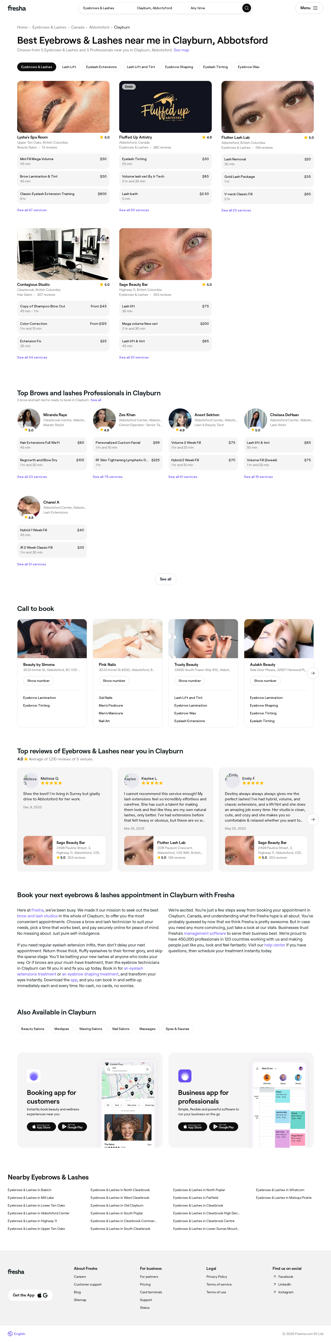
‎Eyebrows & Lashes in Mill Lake (31, 1198)
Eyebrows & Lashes (49, 27)
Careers (80, 1277)
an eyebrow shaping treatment (90, 974)
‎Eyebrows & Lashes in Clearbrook (198, 1205)
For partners (149, 1277)
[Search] (246, 8)
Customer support (88, 1284)
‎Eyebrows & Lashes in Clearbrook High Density (207, 1213)
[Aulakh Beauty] (279, 673)
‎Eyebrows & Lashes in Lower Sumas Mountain (207, 1229)
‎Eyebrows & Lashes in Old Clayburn (117, 1205)
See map (181, 50)
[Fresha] (17, 8)
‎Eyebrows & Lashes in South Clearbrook (120, 1229)
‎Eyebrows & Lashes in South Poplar (117, 1213)
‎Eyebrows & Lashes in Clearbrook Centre (204, 1221)
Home (22, 27)
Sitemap (80, 1300)
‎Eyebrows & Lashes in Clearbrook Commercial (124, 1221)
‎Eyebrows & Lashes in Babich (29, 1190)
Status (145, 1308)
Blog (77, 1292)
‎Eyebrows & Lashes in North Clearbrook (120, 1190)
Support (146, 1300)
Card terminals (151, 1292)
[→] (313, 673)
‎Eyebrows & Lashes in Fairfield (195, 1198)
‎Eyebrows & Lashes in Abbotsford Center (39, 1213)
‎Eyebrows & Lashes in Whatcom (280, 1190)
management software (205, 933)
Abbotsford (99, 27)
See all (165, 579)
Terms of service (219, 1284)
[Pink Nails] (127, 673)
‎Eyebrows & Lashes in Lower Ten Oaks (36, 1205)
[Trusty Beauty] (203, 673)
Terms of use (216, 1292)
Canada (77, 27)
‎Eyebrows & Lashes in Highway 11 (32, 1221)
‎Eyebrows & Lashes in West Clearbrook (120, 1198)
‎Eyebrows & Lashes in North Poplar (199, 1190)
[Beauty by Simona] (52, 673)
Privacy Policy (216, 1277)
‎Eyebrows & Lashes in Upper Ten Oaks (36, 1229)
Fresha (38, 910)
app (74, 980)
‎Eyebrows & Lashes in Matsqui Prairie (284, 1198)
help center (274, 945)
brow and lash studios (37, 916)
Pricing (145, 1284)
